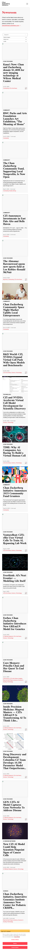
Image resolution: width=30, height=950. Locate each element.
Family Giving (12, 190)
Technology (19, 372)
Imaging (20, 678)
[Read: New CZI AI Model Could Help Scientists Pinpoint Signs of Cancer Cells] (15, 847)
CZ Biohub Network (8, 636)
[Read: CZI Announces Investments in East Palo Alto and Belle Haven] (15, 216)
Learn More (17, 936)
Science (13, 372)
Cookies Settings (15, 939)
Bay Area (5, 279)
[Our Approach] (6, 4)
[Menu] (27, 4)
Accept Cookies (15, 947)
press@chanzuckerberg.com (10, 25)
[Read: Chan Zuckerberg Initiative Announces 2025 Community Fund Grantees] (15, 489)
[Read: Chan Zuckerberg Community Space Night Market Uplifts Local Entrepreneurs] (15, 307)
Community (6, 88)
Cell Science (6, 678)
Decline (15, 943)
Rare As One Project (8, 680)
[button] (15, 37)
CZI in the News (13, 88)
